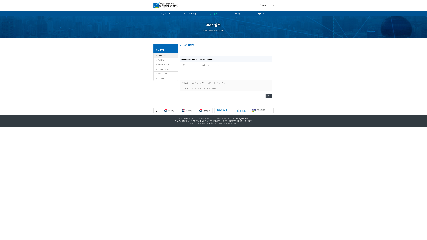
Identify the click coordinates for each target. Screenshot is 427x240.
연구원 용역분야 (189, 13)
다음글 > (184, 88)
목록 (269, 95)
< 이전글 (184, 83)
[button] (271, 110)
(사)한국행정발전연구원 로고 (165, 5)
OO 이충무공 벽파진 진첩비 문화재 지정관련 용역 (209, 83)
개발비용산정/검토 (163, 65)
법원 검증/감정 (162, 74)
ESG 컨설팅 (161, 78)
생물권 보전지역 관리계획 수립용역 (204, 88)
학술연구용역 (162, 55)
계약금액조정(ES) (163, 69)
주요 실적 (213, 13)
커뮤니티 (261, 13)
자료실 (237, 13)
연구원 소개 (165, 13)
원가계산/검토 (162, 60)
